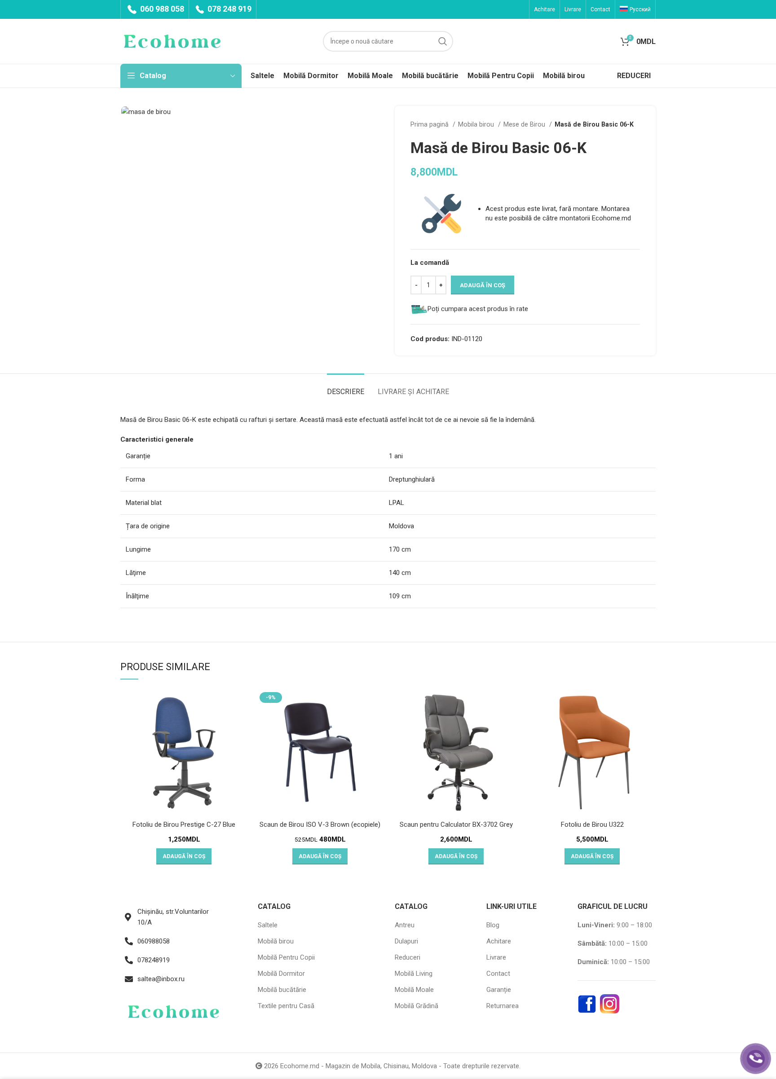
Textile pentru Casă (286, 1006)
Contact (498, 973)
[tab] (345, 387)
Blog (492, 925)
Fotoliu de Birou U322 (592, 824)
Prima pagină (430, 124)
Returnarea (502, 1006)
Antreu (404, 925)
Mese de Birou (525, 124)
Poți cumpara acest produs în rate (478, 309)
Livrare (496, 957)
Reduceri (407, 957)
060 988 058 (161, 8)
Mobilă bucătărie (282, 990)
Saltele (268, 925)
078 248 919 (228, 8)
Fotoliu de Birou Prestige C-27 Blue (183, 824)
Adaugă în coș (482, 285)
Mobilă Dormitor (281, 973)
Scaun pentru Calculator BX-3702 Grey (456, 824)
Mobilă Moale (414, 990)
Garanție (498, 990)
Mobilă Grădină (416, 1006)
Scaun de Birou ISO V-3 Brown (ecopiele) (320, 824)
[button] (184, 856)
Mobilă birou (276, 941)
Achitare (498, 941)
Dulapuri (406, 941)
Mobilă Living (413, 973)
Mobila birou (477, 124)
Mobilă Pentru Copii (286, 957)
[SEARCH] (442, 41)
